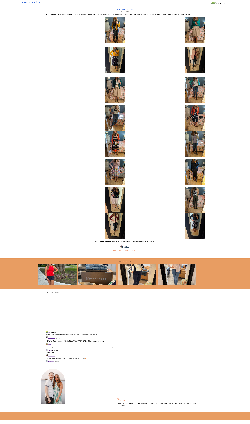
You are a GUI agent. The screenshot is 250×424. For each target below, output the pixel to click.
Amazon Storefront (150, 3)
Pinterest (115, 250)
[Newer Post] (59, 292)
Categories (107, 3)
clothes (49, 253)
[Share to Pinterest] (203, 253)
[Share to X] (202, 253)
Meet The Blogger (98, 3)
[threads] (222, 3)
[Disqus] (125, 346)
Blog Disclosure (117, 3)
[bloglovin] (224, 3)
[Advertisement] (34, 416)
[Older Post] (202, 292)
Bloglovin (126, 250)
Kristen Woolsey (31, 2)
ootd (53, 253)
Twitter (120, 250)
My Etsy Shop (127, 3)
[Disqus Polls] (125, 312)
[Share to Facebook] (200, 253)
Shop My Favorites (137, 3)
